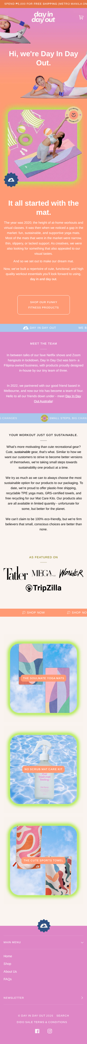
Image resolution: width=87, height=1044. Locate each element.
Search (62, 1015)
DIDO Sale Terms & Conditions (42, 1022)
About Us (10, 971)
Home (8, 956)
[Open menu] (10, 17)
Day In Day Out (33, 1015)
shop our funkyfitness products (43, 305)
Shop (7, 963)
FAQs (8, 979)
